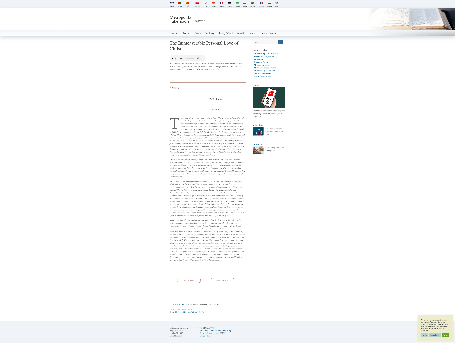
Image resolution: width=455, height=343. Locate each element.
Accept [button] (445, 335)
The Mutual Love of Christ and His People (191, 312)
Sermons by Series (261, 62)
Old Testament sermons (262, 73)
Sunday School (225, 33)
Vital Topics (258, 125)
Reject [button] (425, 335)
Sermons (174, 33)
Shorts (256, 85)
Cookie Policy (434, 335)
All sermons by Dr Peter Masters (266, 53)
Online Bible (189, 280)
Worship (241, 33)
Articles (186, 33)
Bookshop (257, 144)
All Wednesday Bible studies (264, 70)
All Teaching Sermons (222, 280)
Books (198, 33)
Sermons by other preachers (264, 56)
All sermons (258, 59)
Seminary (209, 33)
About (252, 33)
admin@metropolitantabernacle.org (218, 330)
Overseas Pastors (268, 33)
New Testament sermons (263, 76)
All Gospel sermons (261, 65)
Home (172, 304)
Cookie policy (205, 335)
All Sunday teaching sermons (265, 67)
